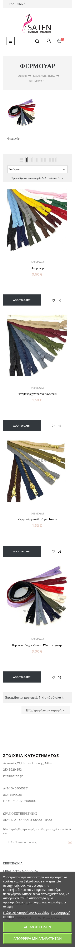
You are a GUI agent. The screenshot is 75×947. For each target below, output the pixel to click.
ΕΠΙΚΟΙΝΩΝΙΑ (12, 863)
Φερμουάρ (37, 268)
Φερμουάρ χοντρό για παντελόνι (38, 393)
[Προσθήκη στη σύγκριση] (59, 300)
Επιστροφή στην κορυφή (45, 710)
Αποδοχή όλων (37, 927)
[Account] (48, 41)
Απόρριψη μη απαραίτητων (38, 938)
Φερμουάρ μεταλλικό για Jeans (37, 519)
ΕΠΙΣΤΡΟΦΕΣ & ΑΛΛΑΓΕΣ (20, 870)
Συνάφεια (37, 169)
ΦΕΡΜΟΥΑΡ (37, 262)
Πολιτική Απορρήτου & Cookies (26, 912)
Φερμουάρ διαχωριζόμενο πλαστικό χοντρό (37, 645)
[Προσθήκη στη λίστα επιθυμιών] (53, 300)
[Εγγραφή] (70, 842)
